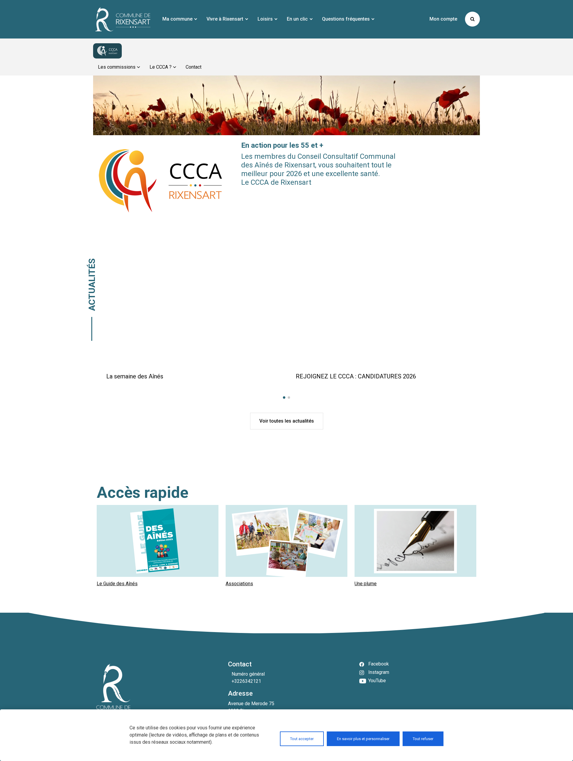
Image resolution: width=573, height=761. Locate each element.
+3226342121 (246, 681)
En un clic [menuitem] (297, 19)
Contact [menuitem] (193, 67)
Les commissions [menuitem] (116, 67)
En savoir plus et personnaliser (363, 739)
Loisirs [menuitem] (265, 19)
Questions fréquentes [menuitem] (346, 19)
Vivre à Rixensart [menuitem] (225, 19)
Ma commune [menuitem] (177, 19)
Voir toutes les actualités (286, 421)
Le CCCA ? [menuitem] (161, 67)
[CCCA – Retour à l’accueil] (107, 51)
